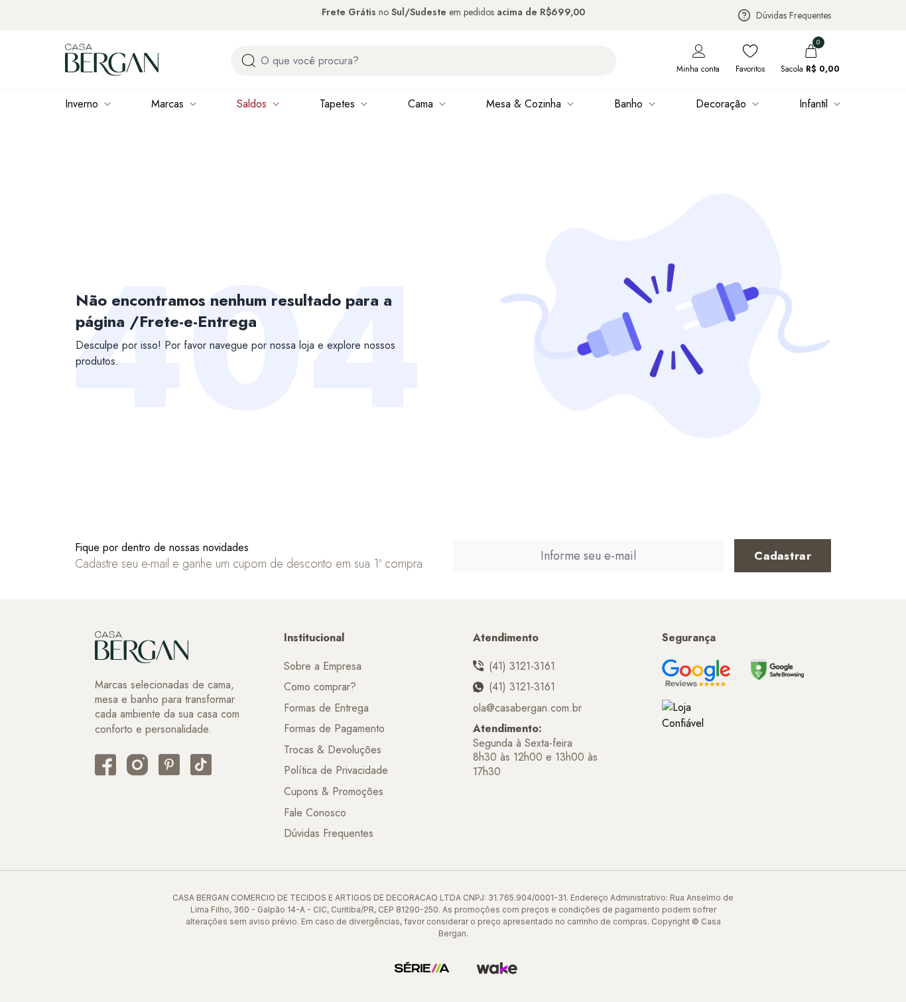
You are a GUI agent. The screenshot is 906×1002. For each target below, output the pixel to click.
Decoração (721, 103)
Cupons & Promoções (333, 791)
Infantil (813, 103)
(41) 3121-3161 (522, 666)
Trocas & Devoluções (332, 750)
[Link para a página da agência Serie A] (422, 968)
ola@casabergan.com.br (527, 708)
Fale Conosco (315, 813)
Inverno (81, 103)
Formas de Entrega (326, 708)
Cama (420, 103)
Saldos (252, 103)
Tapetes (337, 103)
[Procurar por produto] (248, 61)
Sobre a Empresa (322, 666)
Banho (628, 103)
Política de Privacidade (336, 770)
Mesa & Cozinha (523, 103)
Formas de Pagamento (334, 728)
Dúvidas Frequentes (793, 15)
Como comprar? (320, 687)
